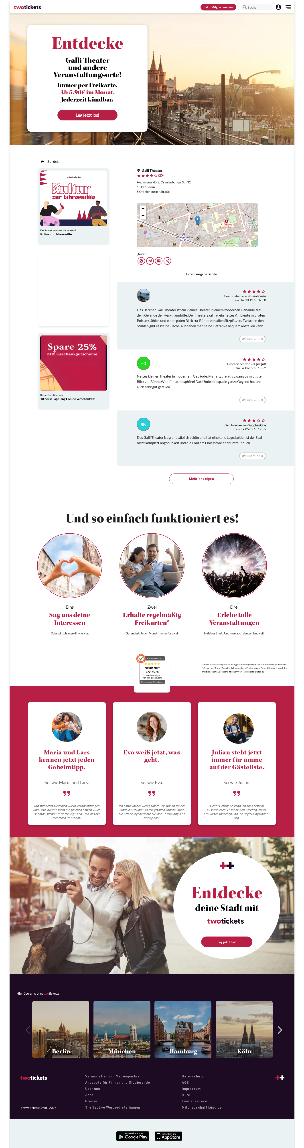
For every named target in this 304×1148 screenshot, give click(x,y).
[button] (245, 7)
